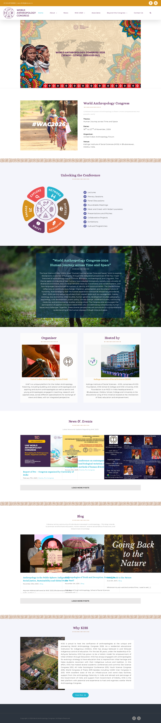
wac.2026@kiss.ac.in (25, 3)
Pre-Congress (49, 478)
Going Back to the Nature (119, 577)
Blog (41, 584)
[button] (150, 12)
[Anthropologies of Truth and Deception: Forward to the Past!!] (91, 553)
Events (41, 478)
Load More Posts (80, 488)
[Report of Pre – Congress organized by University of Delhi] (49, 451)
